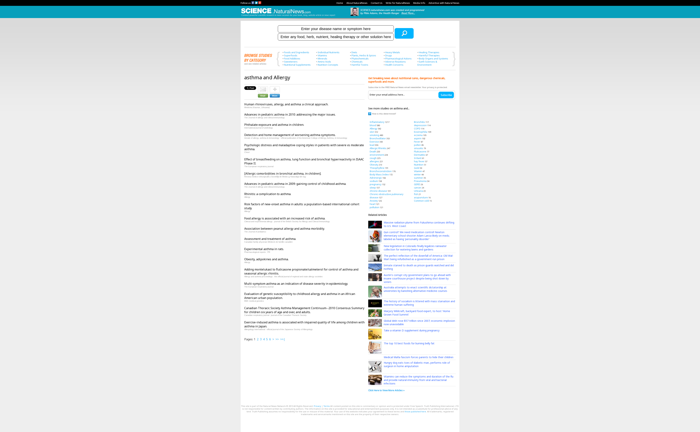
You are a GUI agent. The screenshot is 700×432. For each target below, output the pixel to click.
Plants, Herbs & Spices (363, 55)
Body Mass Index (379, 174)
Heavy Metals (392, 52)
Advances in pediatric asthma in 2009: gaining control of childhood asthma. (295, 184)
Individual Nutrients (328, 52)
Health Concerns (394, 64)
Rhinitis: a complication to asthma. (267, 194)
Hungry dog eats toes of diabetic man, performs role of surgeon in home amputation (417, 364)
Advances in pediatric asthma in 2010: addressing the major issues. (290, 114)
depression (420, 125)
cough (373, 158)
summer (418, 177)
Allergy (373, 128)
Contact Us (376, 3)
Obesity (374, 164)
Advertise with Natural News (444, 3)
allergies (374, 161)
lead (372, 145)
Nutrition (418, 164)
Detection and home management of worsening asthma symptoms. (290, 135)
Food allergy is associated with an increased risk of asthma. (284, 218)
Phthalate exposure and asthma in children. (274, 125)
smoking (374, 135)
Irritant (417, 158)
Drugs (388, 55)
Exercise (374, 141)
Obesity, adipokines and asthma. (266, 259)
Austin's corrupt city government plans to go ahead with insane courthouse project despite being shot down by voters (417, 278)
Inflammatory (377, 122)
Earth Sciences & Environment (427, 63)
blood (373, 125)
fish (416, 194)
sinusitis (418, 148)
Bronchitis (419, 122)
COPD (417, 128)
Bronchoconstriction (381, 171)
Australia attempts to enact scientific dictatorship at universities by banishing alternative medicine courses (415, 289)
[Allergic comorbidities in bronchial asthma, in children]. (282, 174)
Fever (417, 141)
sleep (373, 187)
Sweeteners (291, 61)
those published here (415, 411)
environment (377, 154)
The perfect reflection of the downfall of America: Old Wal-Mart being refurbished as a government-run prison (418, 257)
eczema (418, 135)
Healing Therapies (429, 52)
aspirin (417, 138)
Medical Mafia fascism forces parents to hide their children (418, 357)
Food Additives (292, 58)
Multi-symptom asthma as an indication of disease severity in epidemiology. (296, 284)
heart (373, 204)
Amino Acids (324, 61)
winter (417, 174)
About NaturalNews (357, 3)
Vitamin (418, 171)
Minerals (322, 58)
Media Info (419, 3)
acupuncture (421, 197)
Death (373, 151)
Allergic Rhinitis (378, 148)
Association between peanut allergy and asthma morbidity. (284, 229)
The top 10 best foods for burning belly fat (409, 343)
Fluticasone (420, 151)
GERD (417, 184)
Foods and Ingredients (296, 52)
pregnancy (376, 184)
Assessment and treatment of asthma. (270, 239)
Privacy (317, 406)
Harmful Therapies (429, 55)
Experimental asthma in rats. (264, 249)
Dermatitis (419, 154)
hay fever (419, 161)
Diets (354, 52)
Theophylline (377, 168)
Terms (326, 406)
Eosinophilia (420, 131)
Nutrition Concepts (328, 64)
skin (372, 131)
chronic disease (378, 190)
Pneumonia (420, 181)
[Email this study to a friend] (263, 87)
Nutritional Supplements (297, 64)
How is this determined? (384, 113)
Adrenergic (376, 177)
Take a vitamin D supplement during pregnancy (412, 330)
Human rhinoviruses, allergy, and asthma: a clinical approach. (286, 104)
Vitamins (322, 55)
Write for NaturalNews (398, 3)
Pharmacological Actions (398, 58)
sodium (374, 181)
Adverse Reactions (395, 61)
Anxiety (374, 200)
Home (340, 3)
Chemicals (357, 61)
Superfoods (290, 55)
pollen (417, 145)
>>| (282, 339)
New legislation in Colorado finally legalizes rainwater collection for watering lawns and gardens (415, 247)
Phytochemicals (360, 58)
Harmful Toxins (359, 64)
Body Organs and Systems (433, 58)
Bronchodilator (378, 138)
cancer (417, 187)
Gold (416, 168)
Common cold (421, 200)
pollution (374, 207)
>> (277, 339)
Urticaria (418, 190)
